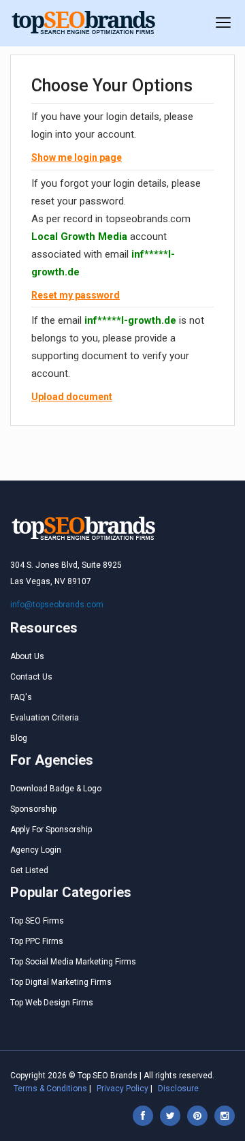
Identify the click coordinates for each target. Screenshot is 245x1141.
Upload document (71, 396)
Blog (18, 738)
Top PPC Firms (36, 941)
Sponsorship (33, 809)
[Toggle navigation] (223, 23)
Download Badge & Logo (55, 788)
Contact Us (31, 677)
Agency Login (35, 850)
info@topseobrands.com (56, 604)
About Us (27, 656)
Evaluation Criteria (44, 717)
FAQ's (21, 697)
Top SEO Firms (37, 921)
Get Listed (29, 870)
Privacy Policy (122, 1088)
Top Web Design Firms (51, 1002)
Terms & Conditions (50, 1088)
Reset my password (75, 295)
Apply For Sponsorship (51, 829)
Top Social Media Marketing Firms (73, 962)
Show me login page (76, 157)
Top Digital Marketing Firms (61, 982)
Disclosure (178, 1088)
